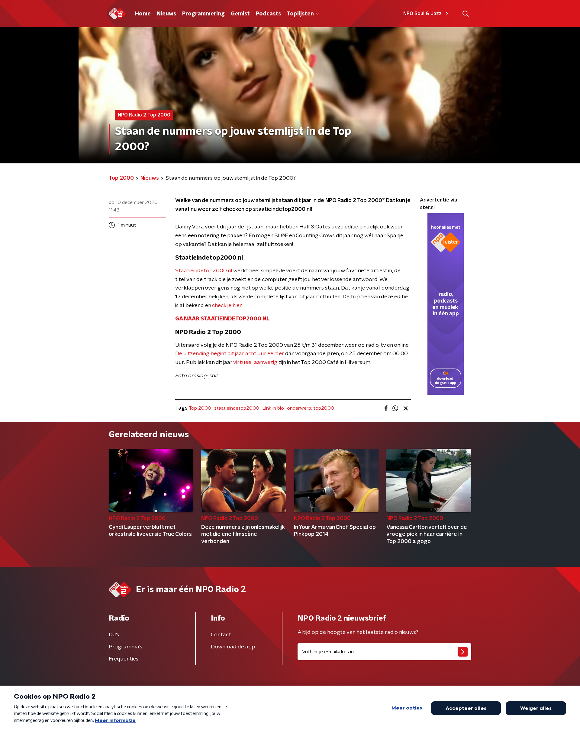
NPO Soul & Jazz (422, 13)
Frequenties (123, 659)
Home (143, 14)
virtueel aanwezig (255, 362)
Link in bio (273, 408)
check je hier (227, 305)
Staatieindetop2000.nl (203, 271)
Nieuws (166, 14)
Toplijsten (300, 14)
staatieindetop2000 (236, 408)
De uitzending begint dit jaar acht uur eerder (229, 353)
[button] (465, 13)
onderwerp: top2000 (310, 408)
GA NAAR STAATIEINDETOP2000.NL (222, 319)
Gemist (240, 14)
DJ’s (114, 635)
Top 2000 (200, 408)
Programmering (203, 14)
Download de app (233, 647)
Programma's (125, 647)
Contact (221, 635)
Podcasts (268, 14)
